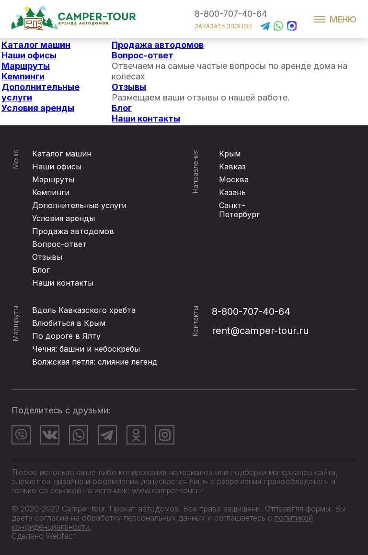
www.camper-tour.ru (167, 490)
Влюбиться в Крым (68, 323)
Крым (230, 153)
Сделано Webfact (43, 536)
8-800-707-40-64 (231, 14)
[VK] (49, 434)
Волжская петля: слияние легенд (95, 361)
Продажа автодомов (158, 45)
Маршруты (25, 66)
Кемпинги (23, 76)
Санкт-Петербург (239, 209)
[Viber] (21, 434)
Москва (234, 179)
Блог (122, 108)
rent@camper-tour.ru (260, 330)
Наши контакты (146, 118)
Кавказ (232, 166)
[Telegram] (107, 434)
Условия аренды (37, 108)
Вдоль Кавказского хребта (84, 310)
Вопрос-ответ (142, 55)
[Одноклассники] (136, 434)
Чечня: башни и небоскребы (86, 349)
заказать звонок (223, 26)
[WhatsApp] (78, 434)
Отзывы (129, 87)
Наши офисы (29, 55)
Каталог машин (35, 45)
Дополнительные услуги (79, 205)
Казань (232, 192)
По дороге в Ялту (66, 336)
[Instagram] (164, 434)
